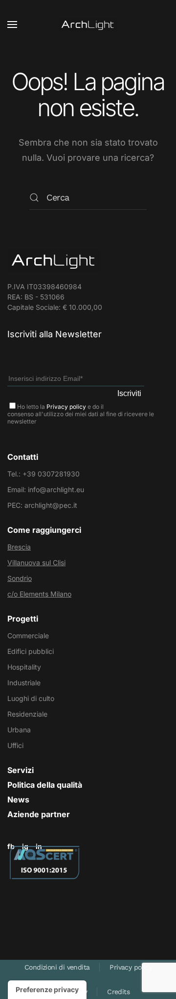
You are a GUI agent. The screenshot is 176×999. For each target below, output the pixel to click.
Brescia (19, 547)
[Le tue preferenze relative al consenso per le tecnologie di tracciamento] (47, 989)
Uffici (15, 745)
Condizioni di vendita (56, 967)
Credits (118, 992)
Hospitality (24, 667)
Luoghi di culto (30, 698)
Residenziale (27, 714)
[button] (12, 24)
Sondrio (19, 578)
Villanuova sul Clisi (36, 562)
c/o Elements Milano (39, 594)
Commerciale (28, 635)
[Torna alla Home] (88, 24)
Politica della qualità (44, 785)
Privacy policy (66, 406)
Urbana (19, 729)
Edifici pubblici (30, 651)
